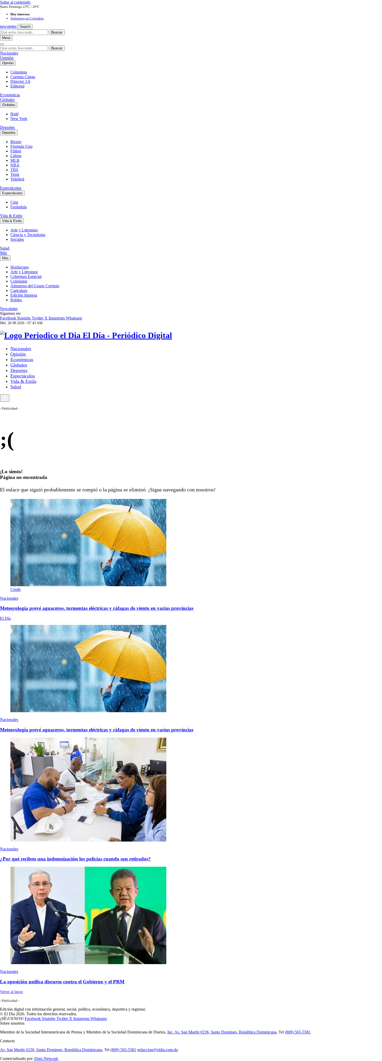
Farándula (18, 207)
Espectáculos (10, 188)
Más (3, 253)
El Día (5, 618)
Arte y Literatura (24, 230)
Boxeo (15, 141)
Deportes (7, 127)
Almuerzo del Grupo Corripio (34, 286)
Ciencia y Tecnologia (27, 234)
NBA (14, 165)
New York (18, 118)
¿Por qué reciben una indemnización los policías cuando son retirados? (75, 859)
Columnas (18, 72)
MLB (14, 160)
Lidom (15, 156)
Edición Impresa (23, 295)
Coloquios (18, 281)
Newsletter (9, 308)
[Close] (2, 44)
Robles (16, 300)
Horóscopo (19, 267)
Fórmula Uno (21, 146)
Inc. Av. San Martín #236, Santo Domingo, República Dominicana (221, 1032)
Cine (14, 202)
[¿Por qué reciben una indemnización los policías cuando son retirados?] (191, 790)
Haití (14, 114)
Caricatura (18, 290)
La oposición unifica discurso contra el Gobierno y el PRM (62, 981)
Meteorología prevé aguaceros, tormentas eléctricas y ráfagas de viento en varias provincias (96, 608)
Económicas (10, 95)
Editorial (17, 86)
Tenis (14, 174)
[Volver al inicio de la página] (4, 398)
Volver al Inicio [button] (11, 992)
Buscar (57, 32)
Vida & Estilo (11, 215)
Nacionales (9, 53)
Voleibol (17, 179)
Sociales (17, 239)
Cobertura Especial (26, 276)
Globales (7, 99)
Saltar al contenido (15, 2)
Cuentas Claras (22, 77)
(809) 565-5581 (298, 1032)
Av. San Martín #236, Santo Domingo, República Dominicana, (51, 1049)
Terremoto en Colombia (27, 18)
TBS (14, 170)
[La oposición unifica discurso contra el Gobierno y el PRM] (191, 916)
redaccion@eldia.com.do (157, 1049)
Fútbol (15, 151)
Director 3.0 (20, 81)
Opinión (7, 58)
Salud (4, 248)
